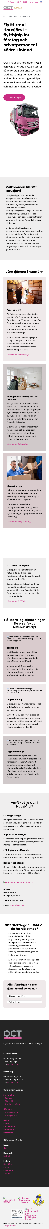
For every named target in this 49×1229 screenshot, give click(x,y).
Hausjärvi (7, 1164)
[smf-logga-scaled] (38, 1195)
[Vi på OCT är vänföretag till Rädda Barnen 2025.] (31, 1209)
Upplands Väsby (12, 1104)
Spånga (8, 1098)
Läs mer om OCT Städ (16, 601)
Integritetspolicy (9, 1226)
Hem (5, 16)
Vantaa (6, 1173)
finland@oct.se (17, 905)
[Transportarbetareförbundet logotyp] (9, 1198)
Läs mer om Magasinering (19, 521)
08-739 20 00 (13, 1064)
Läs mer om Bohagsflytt (17, 444)
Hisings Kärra (11, 1115)
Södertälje (10, 1101)
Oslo (5, 1148)
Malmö (6, 1156)
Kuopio (6, 1167)
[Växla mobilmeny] (44, 8)
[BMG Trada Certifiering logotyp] (17, 1210)
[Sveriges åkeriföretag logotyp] (24, 1198)
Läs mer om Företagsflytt (18, 354)
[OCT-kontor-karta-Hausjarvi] (18, 882)
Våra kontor (13, 16)
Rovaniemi (8, 1170)
